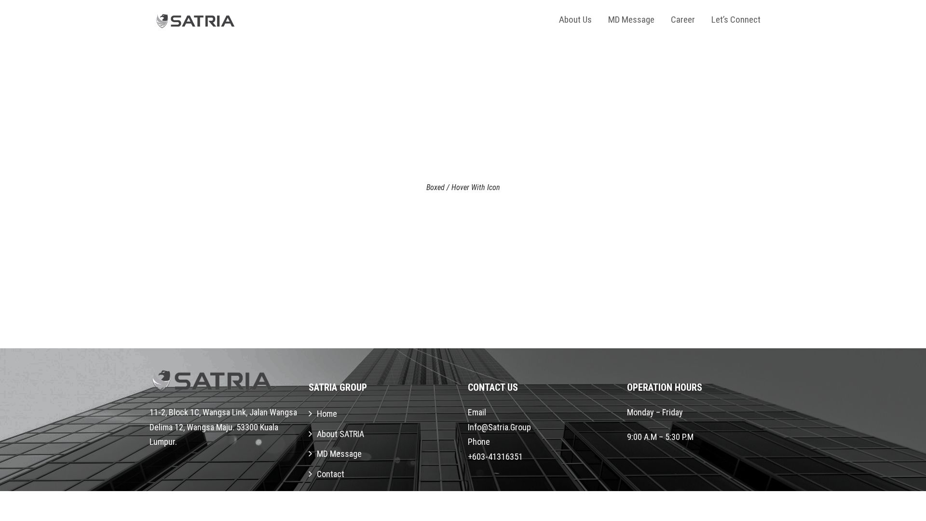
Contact (330, 474)
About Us (575, 19)
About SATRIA (340, 434)
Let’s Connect (736, 19)
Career (683, 19)
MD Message (631, 19)
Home (327, 414)
